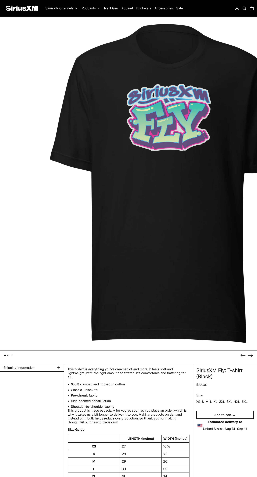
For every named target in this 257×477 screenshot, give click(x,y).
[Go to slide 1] (5, 355)
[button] (244, 8)
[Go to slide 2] (8, 355)
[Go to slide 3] (11, 355)
